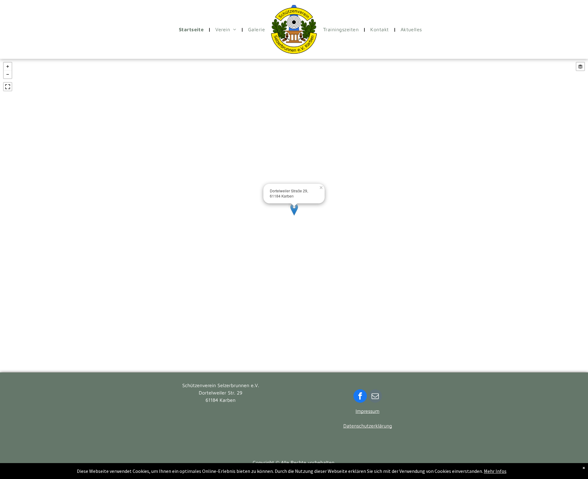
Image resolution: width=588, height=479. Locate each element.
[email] (375, 396)
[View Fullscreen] (8, 87)
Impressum (367, 411)
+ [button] (8, 66)
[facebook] (360, 396)
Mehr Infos (495, 471)
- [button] (8, 74)
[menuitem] (192, 29)
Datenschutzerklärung (367, 425)
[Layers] (580, 66)
